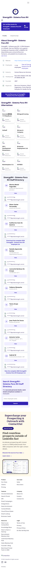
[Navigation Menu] (28, 2)
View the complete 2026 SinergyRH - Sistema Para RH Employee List (15, 372)
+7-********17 (11, 234)
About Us (20, 494)
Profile (5, 36)
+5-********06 (11, 197)
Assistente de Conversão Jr (16, 226)
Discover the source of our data (12, 453)
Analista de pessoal (14, 322)
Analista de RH (13, 289)
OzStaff (4, 130)
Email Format (14, 36)
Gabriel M (12, 355)
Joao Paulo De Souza (16, 320)
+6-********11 (11, 261)
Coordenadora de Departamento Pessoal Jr (15, 253)
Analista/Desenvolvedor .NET (17, 357)
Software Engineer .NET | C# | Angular (16, 339)
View (15, 193)
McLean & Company (20, 131)
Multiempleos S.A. (8, 164)
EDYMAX (20, 164)
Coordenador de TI (14, 272)
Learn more (6, 456)
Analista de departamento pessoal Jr (16, 189)
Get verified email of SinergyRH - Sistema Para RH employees (15, 95)
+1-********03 (11, 348)
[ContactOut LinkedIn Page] (2, 562)
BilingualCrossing (22, 114)
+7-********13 (11, 364)
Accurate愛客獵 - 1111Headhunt (7, 115)
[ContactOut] (9, 2)
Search (15, 403)
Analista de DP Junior (15, 208)
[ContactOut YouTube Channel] (5, 562)
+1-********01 (11, 313)
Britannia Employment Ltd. (22, 147)
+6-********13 (11, 296)
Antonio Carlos (14, 337)
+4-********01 (11, 280)
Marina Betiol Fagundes (14, 185)
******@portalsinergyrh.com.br (15, 200)
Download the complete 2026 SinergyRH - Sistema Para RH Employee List (15, 242)
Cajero (11, 305)
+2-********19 (11, 330)
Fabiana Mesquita (15, 287)
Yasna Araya (13, 304)
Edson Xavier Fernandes (13, 205)
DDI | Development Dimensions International (6, 148)
